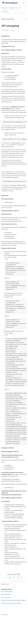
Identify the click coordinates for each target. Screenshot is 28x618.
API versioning (15, 41)
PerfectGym (4, 7)
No (18, 577)
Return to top (5, 584)
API (20, 7)
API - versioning (5, 597)
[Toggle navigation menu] (24, 3)
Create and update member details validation (13, 600)
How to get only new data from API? (11, 603)
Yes (10, 577)
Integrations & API (13, 7)
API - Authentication (6, 591)
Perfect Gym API (5, 594)
